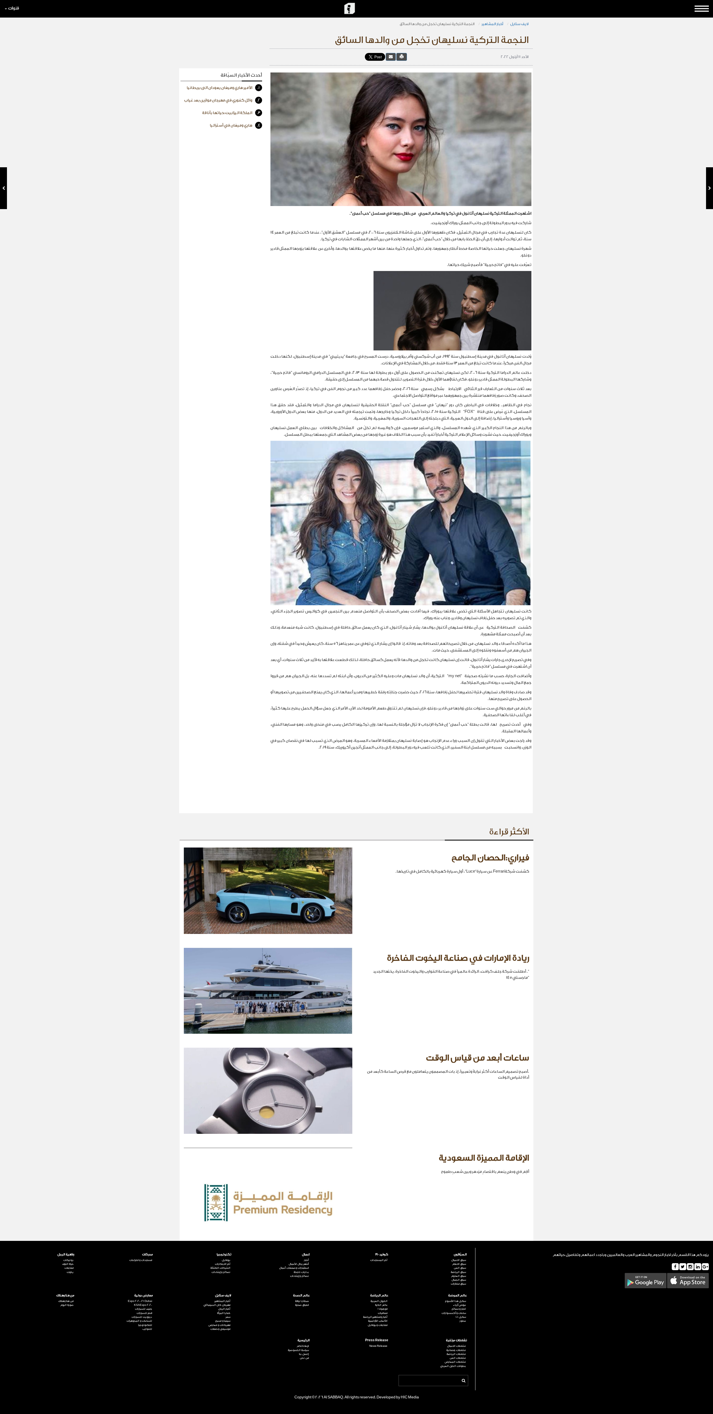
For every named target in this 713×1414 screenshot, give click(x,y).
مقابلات (69, 1268)
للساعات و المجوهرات (139, 1320)
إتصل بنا (304, 1354)
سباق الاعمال (458, 1260)
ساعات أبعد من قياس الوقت (477, 1058)
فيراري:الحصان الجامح (490, 858)
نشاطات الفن (458, 1358)
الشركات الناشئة (220, 1268)
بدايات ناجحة (301, 1272)
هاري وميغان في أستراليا (235, 125)
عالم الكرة (381, 1305)
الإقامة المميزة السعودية (484, 1158)
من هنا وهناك (65, 1295)
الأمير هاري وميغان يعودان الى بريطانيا (223, 88)
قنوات (13, 8)
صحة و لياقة (302, 1301)
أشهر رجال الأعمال (299, 1264)
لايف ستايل (519, 24)
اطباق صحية (302, 1305)
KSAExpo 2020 (143, 1305)
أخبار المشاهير (492, 24)
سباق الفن (460, 1268)
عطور (463, 1320)
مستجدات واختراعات (140, 1260)
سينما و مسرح (222, 1320)
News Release (378, 1346)
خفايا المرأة (223, 1313)
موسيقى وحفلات (220, 1329)
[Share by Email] (391, 57)
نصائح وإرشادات (299, 1276)
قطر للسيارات (144, 1313)
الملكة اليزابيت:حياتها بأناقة (231, 113)
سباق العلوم (458, 1276)
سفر (228, 1317)
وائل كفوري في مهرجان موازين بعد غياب (222, 100)
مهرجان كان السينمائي (216, 1305)
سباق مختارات (458, 1283)
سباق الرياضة (458, 1272)
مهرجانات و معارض (219, 1325)
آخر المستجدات (378, 1260)
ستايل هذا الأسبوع (455, 1301)
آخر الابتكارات (222, 1264)
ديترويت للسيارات (141, 1317)
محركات (147, 1254)
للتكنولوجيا (145, 1325)
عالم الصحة (301, 1295)
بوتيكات (68, 1260)
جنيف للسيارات (143, 1309)
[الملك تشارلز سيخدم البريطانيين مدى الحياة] (709, 188)
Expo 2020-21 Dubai (140, 1301)
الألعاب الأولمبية (377, 1320)
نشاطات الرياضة (456, 1354)
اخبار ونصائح (458, 1309)
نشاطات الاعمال (456, 1346)
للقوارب (147, 1329)
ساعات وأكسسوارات (453, 1313)
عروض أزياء (459, 1305)
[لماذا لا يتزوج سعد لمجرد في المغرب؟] (3, 188)
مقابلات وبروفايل (377, 1325)
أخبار (306, 1260)
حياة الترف (68, 1264)
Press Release (376, 1340)
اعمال (306, 1254)
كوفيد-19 (381, 1254)
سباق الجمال (458, 1280)
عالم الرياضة (379, 1295)
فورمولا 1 (382, 1309)
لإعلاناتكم (303, 1346)
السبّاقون (460, 1254)
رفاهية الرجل (65, 1254)
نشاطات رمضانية (456, 1350)
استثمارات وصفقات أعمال (294, 1268)
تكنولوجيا (224, 1254)
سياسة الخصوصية (298, 1350)
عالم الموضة (457, 1295)
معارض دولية (143, 1295)
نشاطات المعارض (455, 1361)
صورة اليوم (67, 1305)
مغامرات (382, 1313)
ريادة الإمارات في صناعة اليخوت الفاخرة (458, 958)
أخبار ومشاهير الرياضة (375, 1317)
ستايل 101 (461, 1317)
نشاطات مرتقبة (456, 1340)
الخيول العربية (378, 1301)
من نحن (304, 1358)
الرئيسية (303, 1340)
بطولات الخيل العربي (453, 1366)
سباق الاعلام (459, 1264)
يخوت (70, 1272)
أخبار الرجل (224, 1309)
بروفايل (226, 1260)
